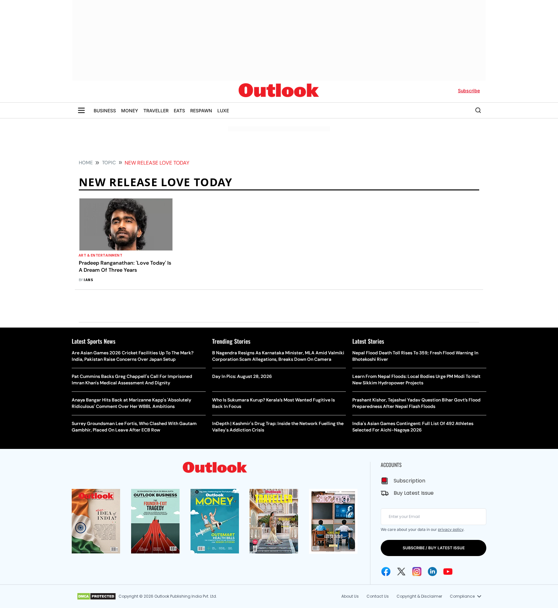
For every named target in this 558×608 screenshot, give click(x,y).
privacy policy (450, 529)
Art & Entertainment (100, 255)
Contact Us (378, 596)
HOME (86, 162)
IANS (88, 280)
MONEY (129, 110)
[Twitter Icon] (401, 571)
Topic (109, 162)
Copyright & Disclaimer (419, 596)
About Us (350, 596)
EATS (179, 110)
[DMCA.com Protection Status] (96, 596)
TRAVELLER (156, 110)
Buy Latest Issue (414, 493)
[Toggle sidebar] (81, 110)
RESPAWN (201, 110)
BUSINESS (105, 110)
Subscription (409, 480)
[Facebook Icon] (386, 571)
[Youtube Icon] (448, 571)
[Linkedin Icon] (432, 571)
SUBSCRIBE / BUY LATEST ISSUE (434, 547)
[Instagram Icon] (417, 571)
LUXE (223, 110)
